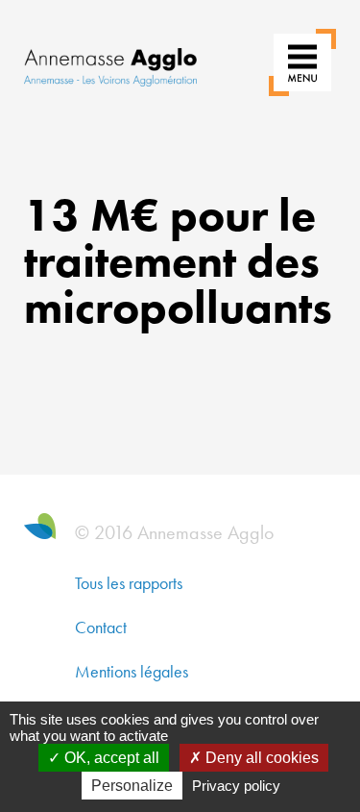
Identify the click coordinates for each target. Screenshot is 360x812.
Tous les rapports (128, 583)
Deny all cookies (260, 758)
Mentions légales (131, 671)
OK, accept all (109, 758)
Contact (101, 627)
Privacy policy (236, 785)
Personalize (132, 785)
